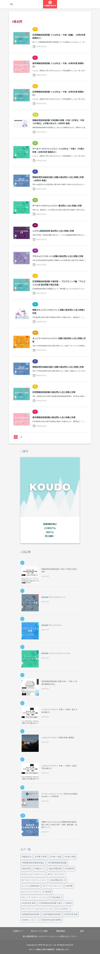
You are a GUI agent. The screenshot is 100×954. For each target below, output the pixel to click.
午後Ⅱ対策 (41, 857)
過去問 (48, 892)
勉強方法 (27, 857)
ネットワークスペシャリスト (35, 897)
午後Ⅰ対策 (56, 857)
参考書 (69, 886)
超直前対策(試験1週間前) (51, 920)
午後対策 (70, 869)
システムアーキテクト (32, 892)
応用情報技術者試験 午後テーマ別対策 (56, 903)
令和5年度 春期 (29, 903)
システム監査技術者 (31, 886)
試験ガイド (40, 869)
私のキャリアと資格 (39, 931)
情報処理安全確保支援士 (34, 863)
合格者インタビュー (30, 920)
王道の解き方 (56, 897)
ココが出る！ (64, 909)
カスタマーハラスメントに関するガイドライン (58, 936)
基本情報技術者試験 (52, 914)
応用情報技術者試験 (58, 863)
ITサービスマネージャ (53, 886)
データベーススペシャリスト (35, 880)
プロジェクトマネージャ (33, 874)
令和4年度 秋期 (71, 914)
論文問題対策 (56, 869)
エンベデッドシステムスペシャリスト (38, 909)
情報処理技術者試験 (31, 914)
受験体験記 (60, 931)
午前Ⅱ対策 (71, 857)
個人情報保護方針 (30, 936)
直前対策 (27, 868)
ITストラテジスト (56, 874)
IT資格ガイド (18, 931)
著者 (82, 931)
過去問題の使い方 (58, 880)
